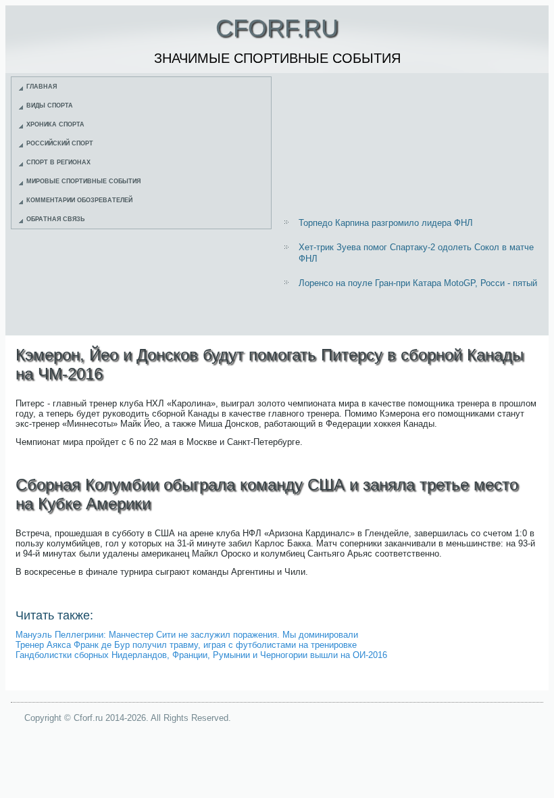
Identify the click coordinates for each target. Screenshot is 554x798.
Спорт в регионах (58, 162)
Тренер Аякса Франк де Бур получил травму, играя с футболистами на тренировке (186, 645)
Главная (41, 86)
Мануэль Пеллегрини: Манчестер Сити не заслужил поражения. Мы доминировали (187, 635)
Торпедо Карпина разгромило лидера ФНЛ (386, 223)
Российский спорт (59, 143)
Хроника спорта (55, 124)
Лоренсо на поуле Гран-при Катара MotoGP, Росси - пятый (418, 283)
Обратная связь (55, 219)
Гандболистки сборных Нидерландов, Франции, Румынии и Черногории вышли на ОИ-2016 (201, 655)
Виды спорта (49, 105)
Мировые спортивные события (83, 181)
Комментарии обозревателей (79, 200)
